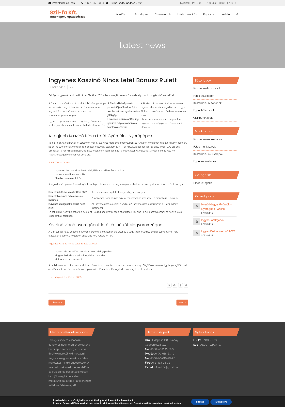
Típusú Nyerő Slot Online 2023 (64, 277)
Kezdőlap (121, 14)
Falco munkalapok (204, 146)
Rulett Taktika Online (59, 162)
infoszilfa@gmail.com (64, 2)
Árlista (226, 14)
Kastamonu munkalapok (208, 154)
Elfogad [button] (200, 401)
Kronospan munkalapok (207, 139)
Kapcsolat (209, 14)
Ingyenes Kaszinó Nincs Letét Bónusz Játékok (72, 243)
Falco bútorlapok (203, 95)
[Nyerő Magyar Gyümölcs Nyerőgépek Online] (197, 205)
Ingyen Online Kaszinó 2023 (218, 231)
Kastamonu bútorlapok (207, 103)
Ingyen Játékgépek (212, 220)
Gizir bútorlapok (203, 117)
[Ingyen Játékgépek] (197, 221)
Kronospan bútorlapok (207, 88)
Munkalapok (163, 14)
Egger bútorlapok (204, 110)
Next (181, 302)
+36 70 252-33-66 (94, 2)
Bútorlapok (141, 14)
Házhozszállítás (186, 14)
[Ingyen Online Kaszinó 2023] (197, 232)
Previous (57, 302)
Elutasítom (221, 401)
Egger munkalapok (204, 161)
